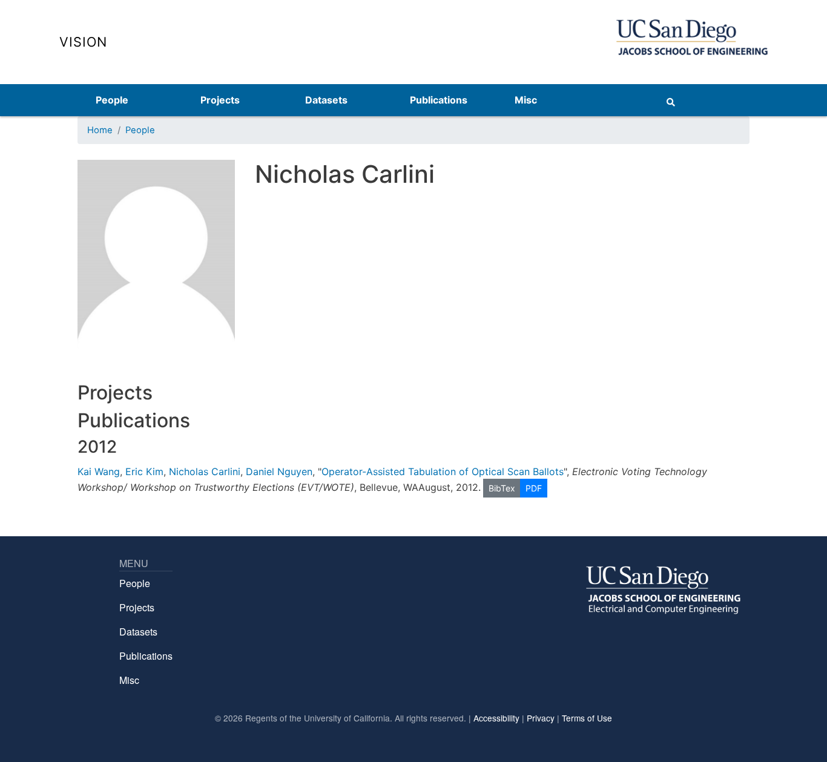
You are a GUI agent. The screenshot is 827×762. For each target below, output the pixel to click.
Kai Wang (98, 471)
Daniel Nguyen (279, 471)
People (112, 100)
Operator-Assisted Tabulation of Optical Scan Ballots (442, 471)
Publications (438, 100)
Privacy (541, 718)
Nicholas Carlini (204, 471)
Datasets (326, 100)
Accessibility (496, 718)
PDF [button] (534, 488)
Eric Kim (144, 471)
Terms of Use (587, 718)
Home (100, 130)
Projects (220, 100)
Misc (526, 100)
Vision (83, 42)
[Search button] (670, 100)
